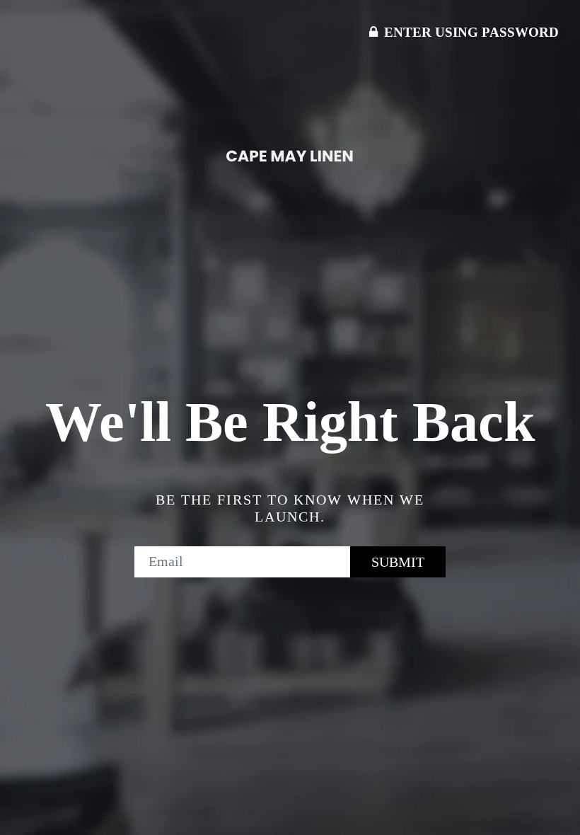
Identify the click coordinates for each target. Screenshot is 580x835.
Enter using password (470, 32)
